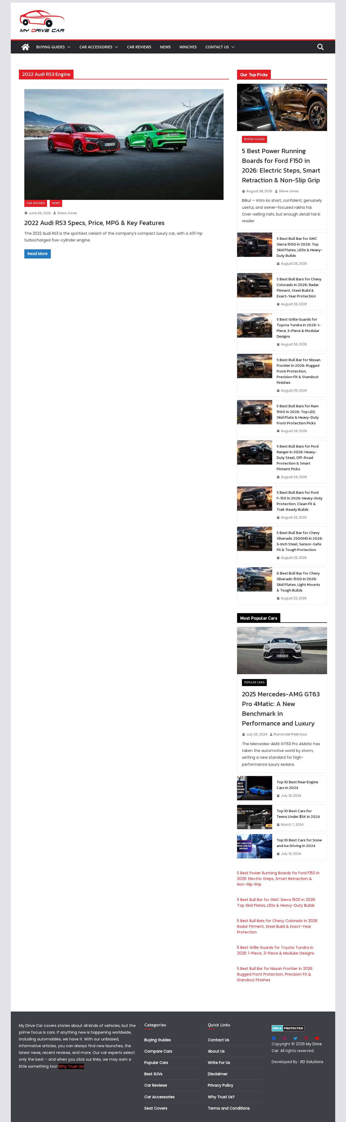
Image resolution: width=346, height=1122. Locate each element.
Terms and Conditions (229, 1108)
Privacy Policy (220, 1085)
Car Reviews (139, 46)
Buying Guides (50, 46)
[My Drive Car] (25, 47)
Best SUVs (153, 1074)
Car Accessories (95, 46)
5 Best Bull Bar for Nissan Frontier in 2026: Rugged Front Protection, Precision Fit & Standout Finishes (298, 371)
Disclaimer (218, 1074)
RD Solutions (311, 1061)
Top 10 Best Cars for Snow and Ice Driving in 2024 (299, 843)
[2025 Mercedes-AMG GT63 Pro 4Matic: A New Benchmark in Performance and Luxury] (282, 650)
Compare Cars (158, 1051)
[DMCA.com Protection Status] (288, 1028)
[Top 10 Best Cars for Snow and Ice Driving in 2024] (254, 847)
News (165, 46)
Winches (188, 46)
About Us (216, 1051)
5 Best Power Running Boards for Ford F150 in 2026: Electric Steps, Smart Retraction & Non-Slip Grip (281, 165)
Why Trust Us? (221, 1097)
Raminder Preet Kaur (290, 734)
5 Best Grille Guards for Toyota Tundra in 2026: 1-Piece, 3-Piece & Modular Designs (299, 328)
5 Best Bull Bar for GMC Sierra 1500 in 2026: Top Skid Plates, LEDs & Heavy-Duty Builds (299, 247)
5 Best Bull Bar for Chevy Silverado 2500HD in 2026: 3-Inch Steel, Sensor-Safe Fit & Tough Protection (300, 541)
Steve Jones (67, 213)
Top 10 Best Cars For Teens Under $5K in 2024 (298, 813)
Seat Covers (155, 1108)
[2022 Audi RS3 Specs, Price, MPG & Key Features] (124, 144)
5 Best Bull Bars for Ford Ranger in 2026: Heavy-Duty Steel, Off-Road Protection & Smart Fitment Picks (297, 458)
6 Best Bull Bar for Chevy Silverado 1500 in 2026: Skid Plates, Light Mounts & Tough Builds (298, 581)
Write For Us (219, 1062)
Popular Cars (254, 682)
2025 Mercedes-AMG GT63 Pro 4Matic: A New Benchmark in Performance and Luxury (281, 708)
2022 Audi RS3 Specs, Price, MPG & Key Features (94, 222)
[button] (68, 47)
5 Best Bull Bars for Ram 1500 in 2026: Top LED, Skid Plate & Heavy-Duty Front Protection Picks (298, 414)
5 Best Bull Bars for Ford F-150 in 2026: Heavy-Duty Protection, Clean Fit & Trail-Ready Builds (299, 501)
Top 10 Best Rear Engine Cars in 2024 (297, 785)
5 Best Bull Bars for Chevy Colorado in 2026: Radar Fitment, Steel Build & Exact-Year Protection (299, 287)
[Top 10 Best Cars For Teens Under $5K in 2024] (254, 818)
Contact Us (217, 46)
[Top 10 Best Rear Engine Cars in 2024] (254, 789)
